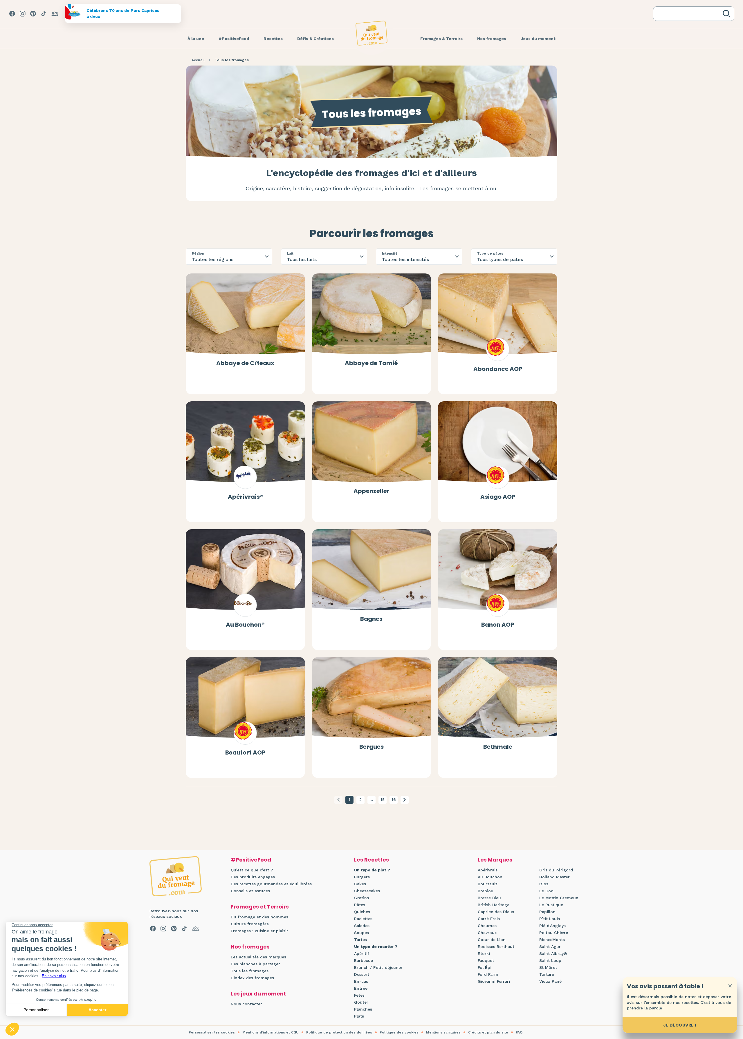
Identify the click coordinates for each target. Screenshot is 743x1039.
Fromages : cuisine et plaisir (259, 931)
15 (382, 799)
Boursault (487, 884)
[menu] (195, 39)
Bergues (371, 747)
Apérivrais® (245, 497)
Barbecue (363, 960)
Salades (361, 925)
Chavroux (487, 932)
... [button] (371, 799)
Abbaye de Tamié (371, 363)
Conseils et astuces (250, 891)
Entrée (360, 988)
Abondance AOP (497, 369)
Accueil (198, 60)
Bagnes (371, 619)
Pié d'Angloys (552, 925)
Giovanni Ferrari (494, 981)
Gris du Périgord (556, 870)
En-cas (361, 981)
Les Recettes (371, 859)
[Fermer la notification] (730, 986)
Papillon (547, 911)
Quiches (362, 911)
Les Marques (495, 859)
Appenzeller (371, 491)
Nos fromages (250, 946)
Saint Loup (550, 960)
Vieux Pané (550, 981)
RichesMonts (552, 939)
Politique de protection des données (339, 1032)
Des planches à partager (255, 964)
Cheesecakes (367, 891)
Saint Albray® (553, 953)
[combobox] (689, 13)
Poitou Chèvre (553, 932)
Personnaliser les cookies (212, 1032)
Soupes (361, 932)
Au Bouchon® (245, 625)
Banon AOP (497, 625)
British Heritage (493, 904)
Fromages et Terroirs (260, 906)
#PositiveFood (251, 859)
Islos (543, 884)
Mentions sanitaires (443, 1032)
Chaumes (487, 925)
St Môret (548, 967)
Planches (363, 1009)
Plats (359, 1016)
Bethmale (497, 747)
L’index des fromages (252, 977)
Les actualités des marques (258, 957)
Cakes (360, 884)
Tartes (360, 939)
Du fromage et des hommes (259, 917)
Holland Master (554, 877)
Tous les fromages (249, 971)
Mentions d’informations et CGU (270, 1032)
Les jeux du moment (258, 993)
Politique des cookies (399, 1032)
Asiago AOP (497, 497)
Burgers (362, 877)
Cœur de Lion (492, 939)
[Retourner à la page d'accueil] (371, 33)
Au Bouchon (490, 877)
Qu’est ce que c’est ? (252, 870)
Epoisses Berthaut (496, 946)
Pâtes (359, 904)
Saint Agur (550, 946)
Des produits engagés (253, 877)
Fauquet (486, 960)
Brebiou (485, 891)
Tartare (546, 974)
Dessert (361, 974)
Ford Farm (488, 974)
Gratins (361, 897)
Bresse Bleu (489, 897)
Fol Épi (484, 967)
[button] (405, 800)
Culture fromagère (250, 924)
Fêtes (359, 995)
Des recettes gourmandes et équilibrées (271, 884)
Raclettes (363, 918)
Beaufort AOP (245, 752)
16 (394, 799)
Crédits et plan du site (488, 1032)
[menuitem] (195, 39)
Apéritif (361, 953)
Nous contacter (246, 1004)
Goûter (361, 1002)
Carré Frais (489, 918)
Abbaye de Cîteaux (245, 363)
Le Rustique (551, 904)
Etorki (484, 953)
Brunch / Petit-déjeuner (378, 967)
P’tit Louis (549, 918)
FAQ (519, 1032)
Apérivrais (487, 870)
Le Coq (546, 891)
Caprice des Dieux (496, 911)
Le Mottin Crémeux (558, 897)
